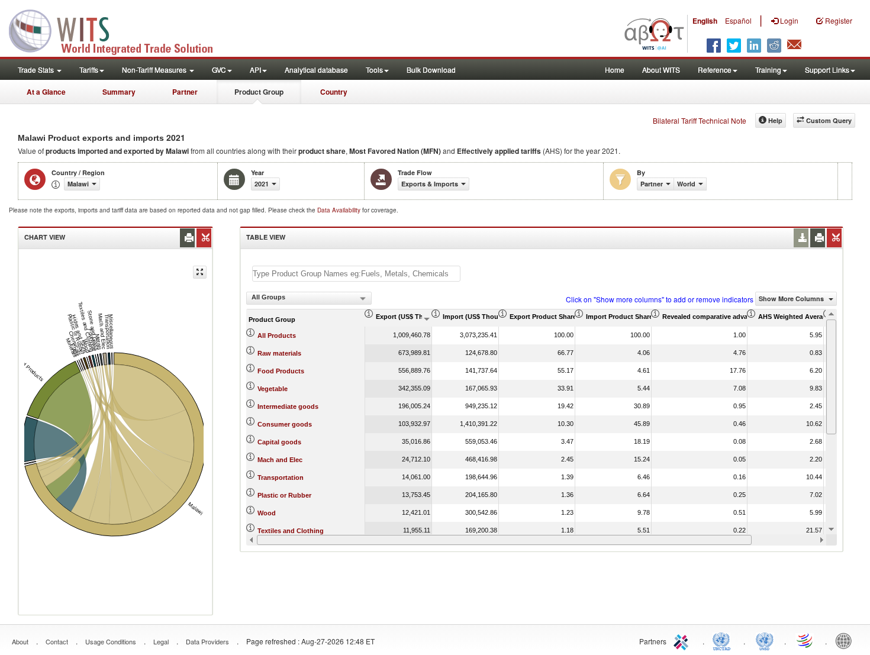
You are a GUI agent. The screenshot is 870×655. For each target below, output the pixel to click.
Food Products (280, 371)
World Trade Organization (805, 640)
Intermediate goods (287, 406)
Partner (185, 91)
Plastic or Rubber (284, 495)
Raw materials (279, 353)
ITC (683, 640)
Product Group (258, 91)
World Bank (846, 640)
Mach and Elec (279, 459)
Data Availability (339, 210)
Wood (266, 513)
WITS (118, 29)
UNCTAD (724, 640)
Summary (119, 91)
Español (738, 20)
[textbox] (356, 274)
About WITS (661, 69)
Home (614, 69)
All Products (276, 335)
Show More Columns (792, 298)
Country (333, 91)
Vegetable (272, 388)
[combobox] (309, 298)
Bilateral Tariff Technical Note (699, 120)
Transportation (280, 477)
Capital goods (279, 442)
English (704, 20)
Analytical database (316, 69)
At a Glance (46, 91)
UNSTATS (764, 640)
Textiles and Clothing (290, 530)
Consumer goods (284, 424)
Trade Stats (37, 69)
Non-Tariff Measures (155, 69)
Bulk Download (431, 69)
